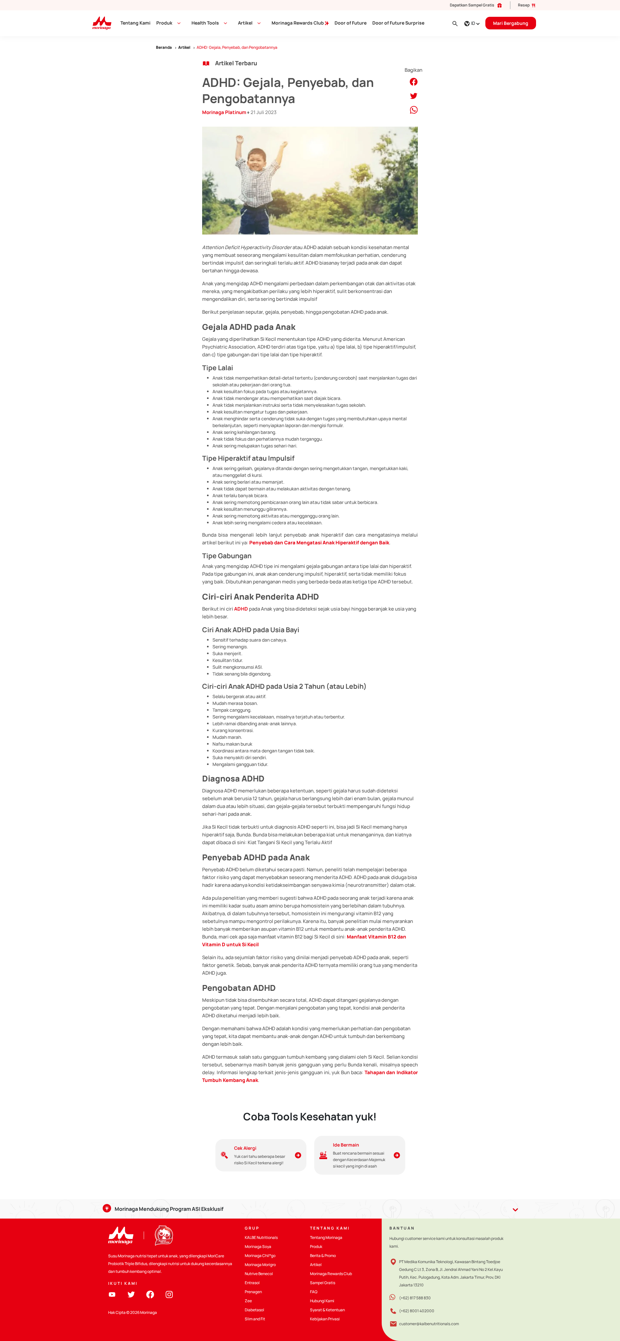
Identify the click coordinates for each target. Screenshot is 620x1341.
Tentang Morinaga (326, 1237)
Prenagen (253, 1291)
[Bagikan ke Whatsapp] (414, 109)
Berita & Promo (323, 1255)
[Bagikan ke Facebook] (414, 81)
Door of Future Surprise (398, 23)
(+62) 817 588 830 (415, 1298)
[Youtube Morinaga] (112, 1294)
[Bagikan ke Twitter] (414, 95)
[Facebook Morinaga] (150, 1294)
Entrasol (252, 1282)
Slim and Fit (255, 1319)
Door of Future (351, 23)
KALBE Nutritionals (261, 1237)
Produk (164, 23)
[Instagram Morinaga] (169, 1294)
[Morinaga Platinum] (99, 23)
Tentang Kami (135, 23)
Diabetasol (254, 1310)
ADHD (241, 608)
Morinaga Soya (258, 1246)
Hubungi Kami (322, 1301)
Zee (248, 1301)
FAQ (313, 1291)
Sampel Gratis (322, 1282)
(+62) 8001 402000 (416, 1311)
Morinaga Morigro (260, 1264)
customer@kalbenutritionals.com (429, 1323)
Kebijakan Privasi (325, 1319)
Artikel (316, 1264)
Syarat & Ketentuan (327, 1310)
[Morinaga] (120, 1235)
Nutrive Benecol (259, 1273)
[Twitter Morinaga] (131, 1294)
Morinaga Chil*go (260, 1255)
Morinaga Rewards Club (298, 23)
